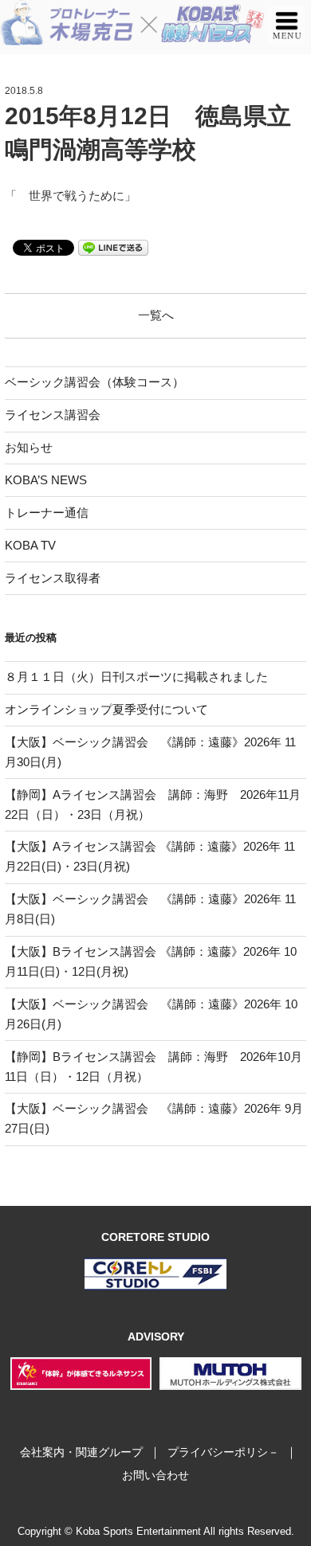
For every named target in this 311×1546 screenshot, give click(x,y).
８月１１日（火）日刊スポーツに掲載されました (136, 676)
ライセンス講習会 (52, 414)
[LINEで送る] (113, 246)
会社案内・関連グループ (81, 1452)
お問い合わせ (155, 1475)
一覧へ (156, 315)
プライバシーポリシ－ (223, 1452)
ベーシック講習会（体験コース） (94, 382)
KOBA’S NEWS (46, 480)
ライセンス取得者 (52, 578)
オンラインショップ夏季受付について (106, 709)
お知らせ (29, 447)
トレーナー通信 (47, 512)
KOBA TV (30, 545)
